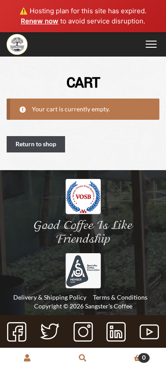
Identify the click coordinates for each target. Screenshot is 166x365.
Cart (128, 357)
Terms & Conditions (120, 297)
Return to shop (35, 144)
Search (83, 359)
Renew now (39, 21)
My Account (27, 359)
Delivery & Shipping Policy (49, 297)
